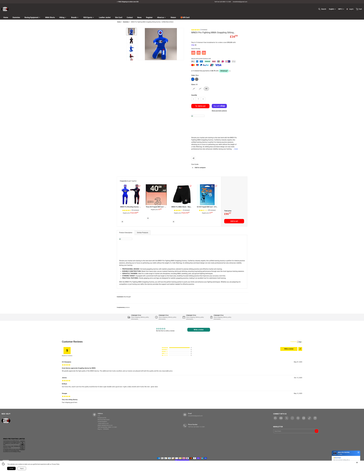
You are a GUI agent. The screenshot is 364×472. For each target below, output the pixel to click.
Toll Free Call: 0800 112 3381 (222, 1)
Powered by (293, 341)
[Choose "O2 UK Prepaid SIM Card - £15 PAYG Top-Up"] (216, 186)
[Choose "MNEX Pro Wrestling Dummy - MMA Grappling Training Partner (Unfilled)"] (139, 186)
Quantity (194, 95)
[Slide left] (139, 44)
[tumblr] (304, 418)
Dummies (126, 22)
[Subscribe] (316, 431)
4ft (194, 89)
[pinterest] (298, 418)
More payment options (219, 111)
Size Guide (194, 164)
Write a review (288, 349)
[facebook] (275, 418)
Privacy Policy (55, 464)
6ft (206, 89)
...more (235, 149)
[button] (300, 349)
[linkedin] (315, 418)
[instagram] (292, 418)
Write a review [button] (199, 330)
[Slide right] (183, 44)
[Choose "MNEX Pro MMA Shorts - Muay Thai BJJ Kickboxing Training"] (190, 186)
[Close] (357, 462)
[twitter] (287, 418)
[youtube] (281, 418)
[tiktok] (309, 418)
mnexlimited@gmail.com (240, 1)
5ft (200, 89)
